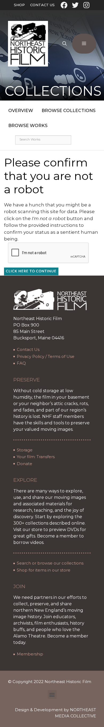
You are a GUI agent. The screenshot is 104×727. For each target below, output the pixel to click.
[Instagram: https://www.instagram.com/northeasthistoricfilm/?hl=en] (86, 5)
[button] (52, 694)
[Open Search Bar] (64, 43)
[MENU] (84, 44)
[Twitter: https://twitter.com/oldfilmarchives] (75, 5)
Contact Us (42, 5)
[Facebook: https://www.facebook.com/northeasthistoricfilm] (64, 5)
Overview (20, 110)
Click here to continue (31, 271)
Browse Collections (68, 110)
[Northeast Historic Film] (28, 43)
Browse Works (27, 125)
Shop (19, 5)
